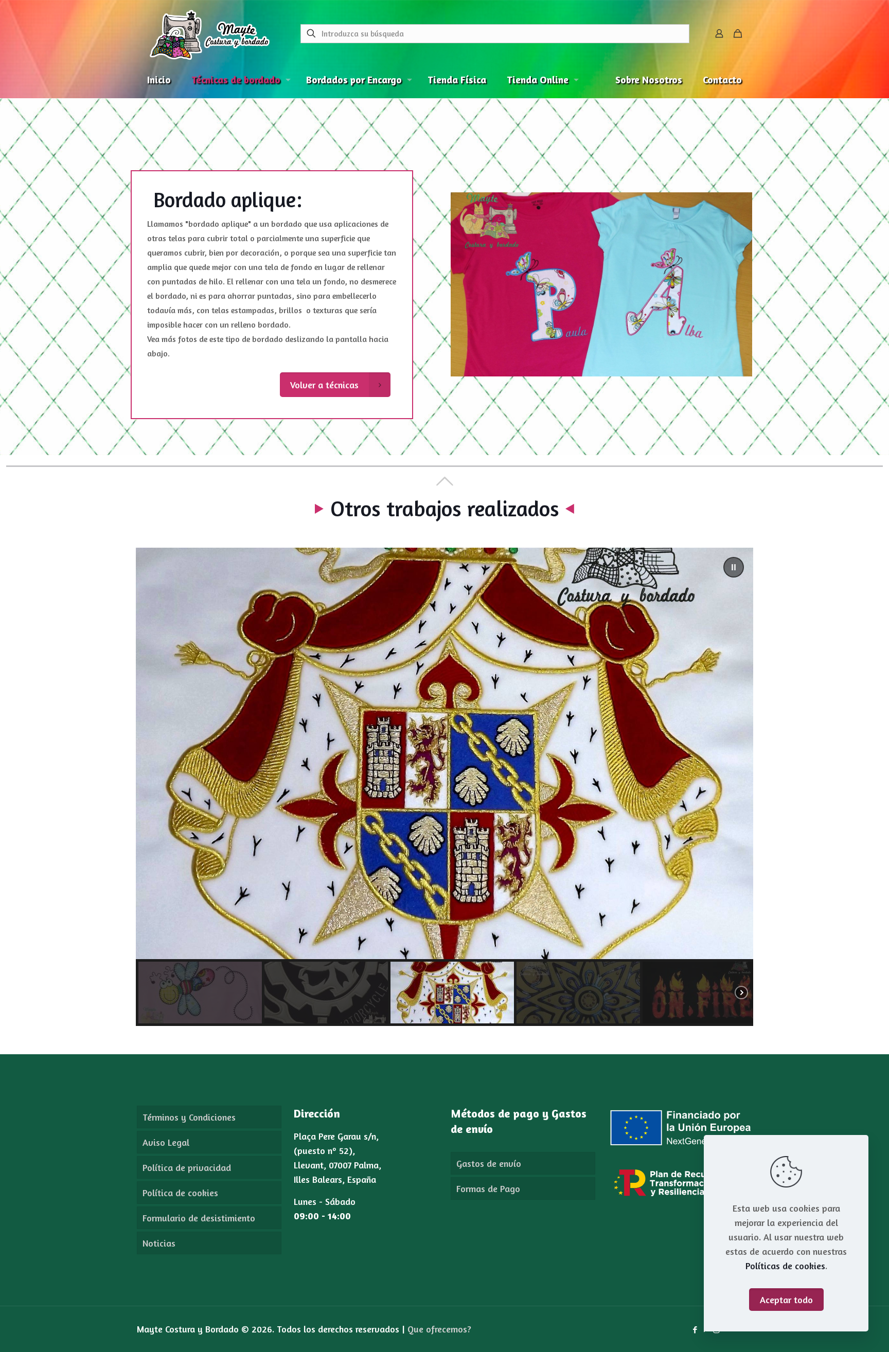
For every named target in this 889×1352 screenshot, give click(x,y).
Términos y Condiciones (189, 1117)
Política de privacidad (187, 1167)
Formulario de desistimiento (199, 1217)
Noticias (159, 1243)
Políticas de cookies (785, 1265)
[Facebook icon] (695, 1330)
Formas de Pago (488, 1188)
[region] (444, 787)
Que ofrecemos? (439, 1329)
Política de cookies (180, 1192)
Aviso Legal (166, 1142)
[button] (733, 567)
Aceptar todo (786, 1299)
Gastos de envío (488, 1163)
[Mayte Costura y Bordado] (209, 33)
